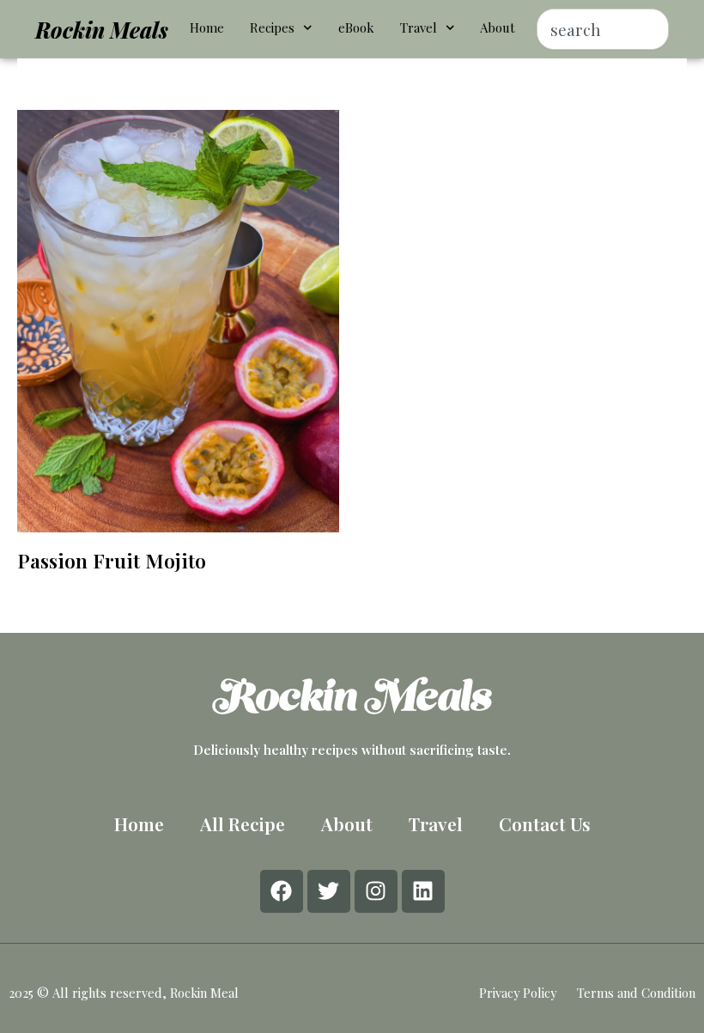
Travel (418, 27)
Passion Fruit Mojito (111, 560)
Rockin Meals (101, 29)
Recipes (272, 27)
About (497, 27)
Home (207, 27)
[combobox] (603, 29)
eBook (356, 27)
